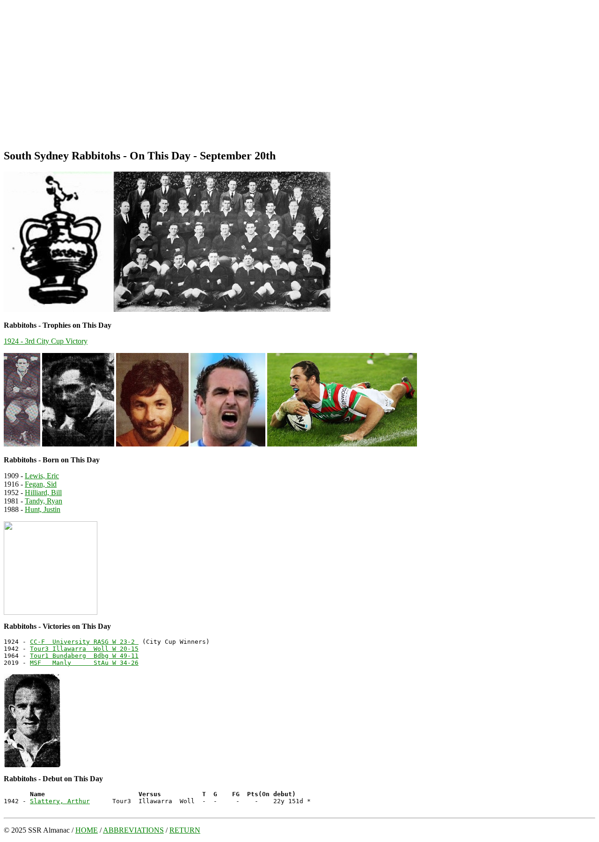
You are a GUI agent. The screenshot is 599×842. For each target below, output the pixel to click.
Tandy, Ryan (43, 501)
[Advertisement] (299, 74)
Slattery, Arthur (60, 801)
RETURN (184, 830)
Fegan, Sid (41, 484)
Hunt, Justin (42, 509)
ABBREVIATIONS (133, 830)
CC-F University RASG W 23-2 (84, 641)
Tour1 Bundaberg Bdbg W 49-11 (84, 655)
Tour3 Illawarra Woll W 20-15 (84, 648)
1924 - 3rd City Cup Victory (46, 341)
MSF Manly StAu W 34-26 (84, 662)
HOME (86, 830)
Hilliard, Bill (43, 493)
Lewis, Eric (42, 476)
